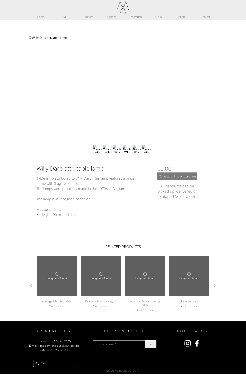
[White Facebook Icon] (197, 343)
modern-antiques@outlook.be (60, 345)
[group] (123, 285)
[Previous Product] (31, 285)
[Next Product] (215, 285)
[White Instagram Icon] (187, 343)
